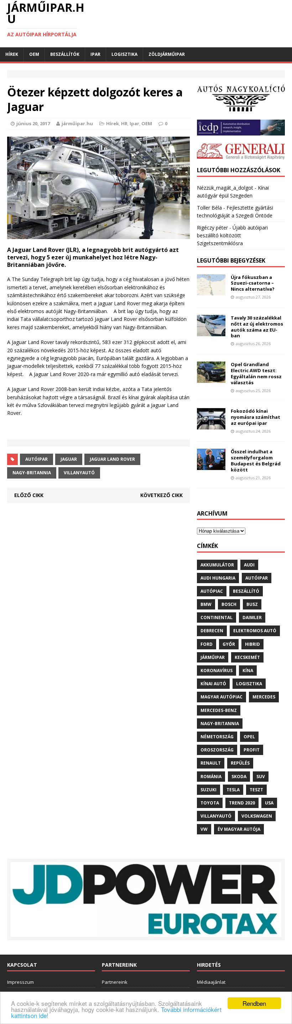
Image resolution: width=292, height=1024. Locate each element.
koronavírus (216, 670)
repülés (240, 763)
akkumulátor (217, 565)
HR (124, 123)
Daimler (252, 617)
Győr (229, 644)
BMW (206, 604)
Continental (216, 617)
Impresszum (20, 982)
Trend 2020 (242, 803)
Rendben (254, 1003)
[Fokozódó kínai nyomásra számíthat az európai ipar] (211, 425)
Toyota (209, 803)
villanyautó (79, 473)
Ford (206, 644)
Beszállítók (64, 54)
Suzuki (208, 790)
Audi (249, 565)
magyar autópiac (221, 697)
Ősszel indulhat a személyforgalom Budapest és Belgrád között (256, 460)
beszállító (246, 591)
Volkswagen (256, 816)
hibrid (252, 644)
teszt (256, 790)
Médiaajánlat (211, 982)
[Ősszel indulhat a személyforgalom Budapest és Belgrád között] (211, 466)
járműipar (212, 657)
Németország (217, 737)
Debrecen (211, 631)
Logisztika (124, 54)
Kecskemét (247, 657)
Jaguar (69, 459)
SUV (260, 777)
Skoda (238, 777)
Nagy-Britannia (31, 473)
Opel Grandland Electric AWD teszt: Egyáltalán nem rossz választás (256, 373)
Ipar (95, 54)
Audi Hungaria (217, 578)
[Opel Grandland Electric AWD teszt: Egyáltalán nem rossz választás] (211, 378)
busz (252, 604)
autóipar (36, 459)
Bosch (228, 604)
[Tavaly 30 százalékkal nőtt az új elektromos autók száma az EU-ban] (211, 331)
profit (252, 750)
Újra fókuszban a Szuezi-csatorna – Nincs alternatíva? (253, 283)
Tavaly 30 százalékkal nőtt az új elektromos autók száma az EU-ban (257, 327)
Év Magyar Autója (239, 829)
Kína (248, 670)
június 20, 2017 (33, 123)
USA (269, 803)
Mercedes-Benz (218, 710)
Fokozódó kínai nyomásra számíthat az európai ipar (255, 417)
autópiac (211, 591)
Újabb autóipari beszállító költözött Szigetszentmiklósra (232, 235)
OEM (34, 54)
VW (204, 829)
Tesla (233, 790)
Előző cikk (28, 495)
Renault (210, 763)
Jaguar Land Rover (112, 459)
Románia (210, 777)
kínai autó (213, 684)
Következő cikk (161, 495)
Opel (249, 737)
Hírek (11, 54)
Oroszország (217, 750)
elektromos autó (254, 631)
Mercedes (263, 697)
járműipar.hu (77, 123)
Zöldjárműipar (166, 54)
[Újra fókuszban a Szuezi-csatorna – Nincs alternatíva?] (211, 291)
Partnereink (114, 982)
